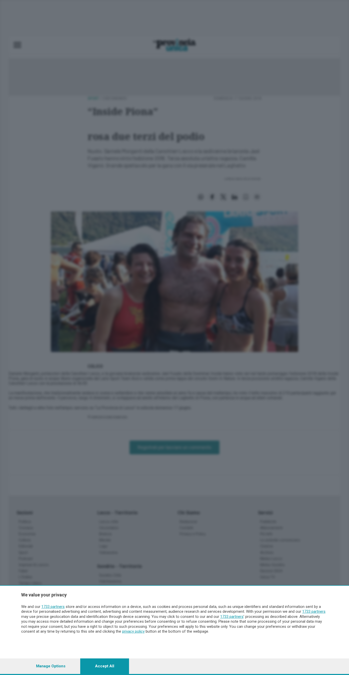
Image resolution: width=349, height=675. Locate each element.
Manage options (50, 666)
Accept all (104, 666)
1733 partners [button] (53, 606)
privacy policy (133, 631)
